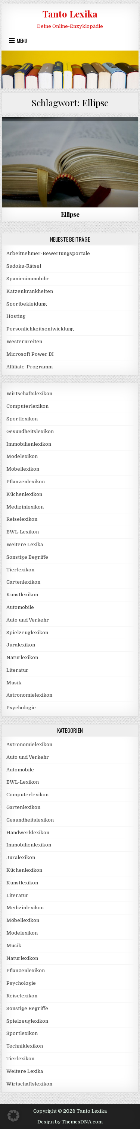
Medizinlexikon (25, 507)
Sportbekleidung (26, 304)
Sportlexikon (22, 419)
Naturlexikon (22, 657)
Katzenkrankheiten (29, 291)
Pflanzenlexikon (25, 481)
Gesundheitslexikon (30, 431)
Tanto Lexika (70, 14)
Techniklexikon (24, 1046)
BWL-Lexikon (22, 532)
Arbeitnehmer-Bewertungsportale (48, 253)
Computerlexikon (27, 406)
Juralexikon (20, 645)
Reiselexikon (21, 519)
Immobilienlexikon (28, 444)
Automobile (20, 607)
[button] (13, 1115)
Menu (22, 40)
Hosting (15, 316)
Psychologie (21, 707)
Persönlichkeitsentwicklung (40, 329)
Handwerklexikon (27, 832)
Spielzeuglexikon (27, 632)
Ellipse (70, 214)
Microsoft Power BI (30, 354)
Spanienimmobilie (28, 278)
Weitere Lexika (24, 544)
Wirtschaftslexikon (29, 393)
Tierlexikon (20, 569)
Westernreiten (24, 341)
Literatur (70, 135)
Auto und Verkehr (27, 620)
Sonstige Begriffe (27, 557)
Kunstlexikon (22, 594)
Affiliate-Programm (29, 367)
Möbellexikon (22, 469)
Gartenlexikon (23, 582)
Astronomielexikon (29, 695)
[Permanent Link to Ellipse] (70, 162)
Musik (13, 683)
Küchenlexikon (24, 494)
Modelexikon (22, 456)
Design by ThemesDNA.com (70, 1122)
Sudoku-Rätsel (23, 266)
